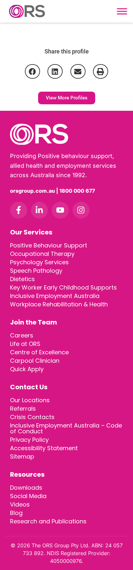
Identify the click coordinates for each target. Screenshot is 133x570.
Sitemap (22, 456)
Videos (20, 504)
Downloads (26, 488)
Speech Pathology (36, 271)
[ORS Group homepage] (66, 134)
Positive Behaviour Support (48, 245)
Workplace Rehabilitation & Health (59, 304)
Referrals (23, 409)
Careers (21, 335)
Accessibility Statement (44, 448)
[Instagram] (81, 210)
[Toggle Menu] (122, 11)
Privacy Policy (29, 440)
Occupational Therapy (42, 254)
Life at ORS (25, 344)
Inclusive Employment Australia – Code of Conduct (66, 428)
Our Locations (30, 400)
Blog (16, 513)
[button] (32, 71)
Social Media (28, 496)
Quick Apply (27, 369)
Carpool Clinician (34, 361)
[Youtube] (60, 210)
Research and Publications (48, 521)
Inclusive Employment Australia (54, 296)
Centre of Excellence (39, 352)
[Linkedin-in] (39, 210)
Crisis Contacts (32, 417)
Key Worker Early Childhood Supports (63, 287)
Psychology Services (39, 262)
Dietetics (22, 279)
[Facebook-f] (18, 210)
